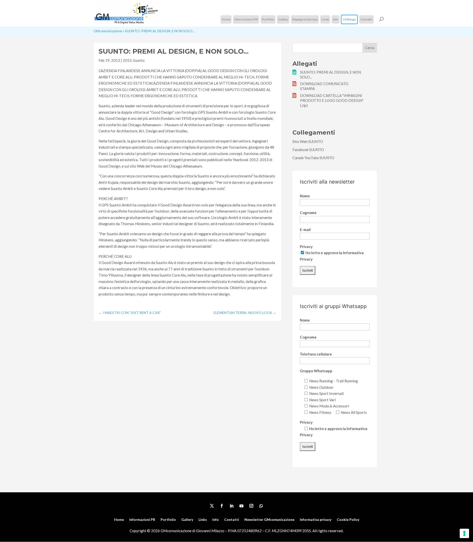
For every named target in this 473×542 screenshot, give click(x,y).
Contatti (366, 19)
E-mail (305, 229)
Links (325, 19)
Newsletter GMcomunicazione (269, 520)
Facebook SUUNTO (308, 149)
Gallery (283, 19)
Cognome (308, 212)
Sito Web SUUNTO (307, 141)
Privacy (306, 246)
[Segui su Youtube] (241, 506)
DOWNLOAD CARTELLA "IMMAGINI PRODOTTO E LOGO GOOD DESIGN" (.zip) (331, 100)
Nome (305, 196)
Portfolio (268, 19)
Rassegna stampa (305, 19)
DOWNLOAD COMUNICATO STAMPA (324, 86)
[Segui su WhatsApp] (261, 506)
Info (335, 19)
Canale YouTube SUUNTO (313, 157)
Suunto (139, 60)
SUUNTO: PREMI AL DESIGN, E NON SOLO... (330, 74)
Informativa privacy (315, 520)
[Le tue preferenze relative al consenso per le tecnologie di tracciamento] (464, 533)
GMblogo (349, 19)
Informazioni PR (246, 19)
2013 (127, 60)
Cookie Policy (348, 520)
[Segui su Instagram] (251, 506)
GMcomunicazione (108, 31)
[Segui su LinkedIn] (232, 506)
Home (226, 19)
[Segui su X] (212, 506)
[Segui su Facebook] (222, 506)
